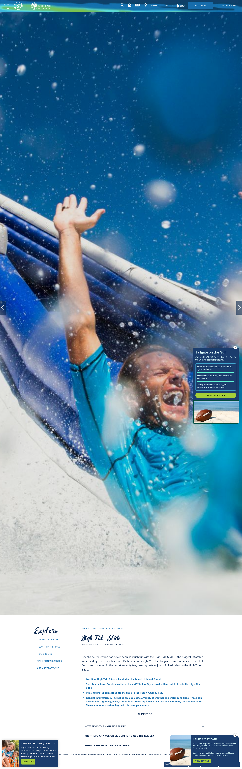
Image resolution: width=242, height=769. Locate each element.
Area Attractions (48, 668)
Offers (155, 6)
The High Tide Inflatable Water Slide (103, 644)
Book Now (200, 5)
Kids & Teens (44, 654)
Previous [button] (3, 308)
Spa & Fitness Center (49, 661)
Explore (46, 631)
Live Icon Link (138, 5)
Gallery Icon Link (130, 5)
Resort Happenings (48, 646)
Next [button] (239, 308)
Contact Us (168, 6)
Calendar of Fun (47, 639)
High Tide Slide (101, 638)
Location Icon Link (146, 5)
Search (122, 5)
